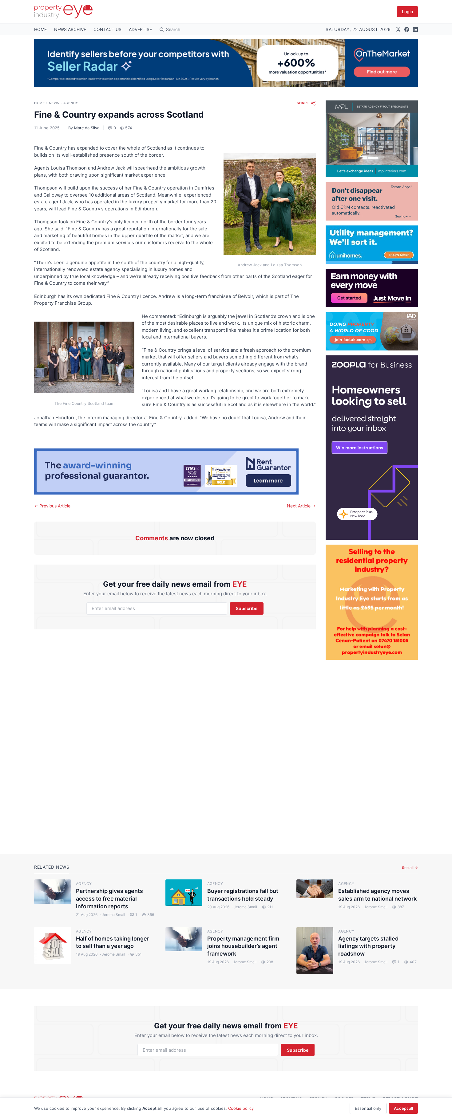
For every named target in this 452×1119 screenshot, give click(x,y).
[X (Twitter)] (398, 29)
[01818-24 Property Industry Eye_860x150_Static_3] (175, 471)
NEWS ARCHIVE (70, 29)
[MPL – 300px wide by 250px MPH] (372, 138)
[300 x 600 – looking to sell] (372, 447)
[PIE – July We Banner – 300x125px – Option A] (372, 288)
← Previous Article (52, 505)
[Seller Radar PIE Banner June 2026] (226, 63)
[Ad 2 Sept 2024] (372, 602)
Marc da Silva (86, 127)
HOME (40, 29)
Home (39, 103)
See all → (410, 867)
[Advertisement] (372, 752)
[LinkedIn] (415, 29)
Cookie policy (241, 1108)
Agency (70, 103)
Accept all (403, 1108)
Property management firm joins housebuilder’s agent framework (243, 946)
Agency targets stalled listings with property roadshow (368, 946)
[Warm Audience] (372, 201)
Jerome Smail (112, 914)
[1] (372, 244)
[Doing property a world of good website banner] (372, 331)
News (54, 103)
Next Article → (301, 505)
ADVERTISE (140, 29)
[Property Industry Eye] (63, 11)
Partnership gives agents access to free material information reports (109, 899)
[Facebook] (406, 29)
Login (407, 11)
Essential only (368, 1108)
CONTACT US (107, 29)
